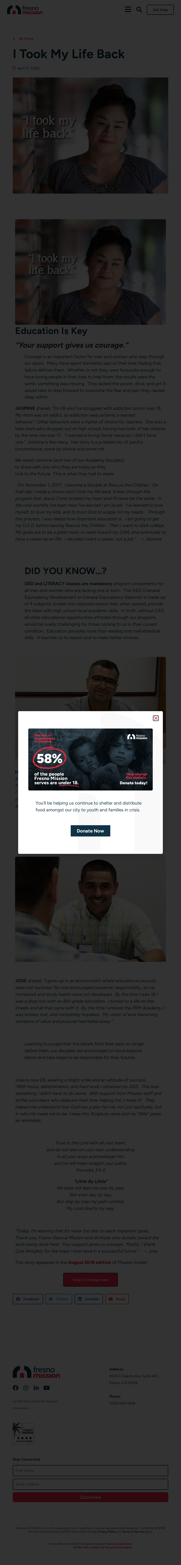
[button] (155, 718)
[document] (90, 782)
